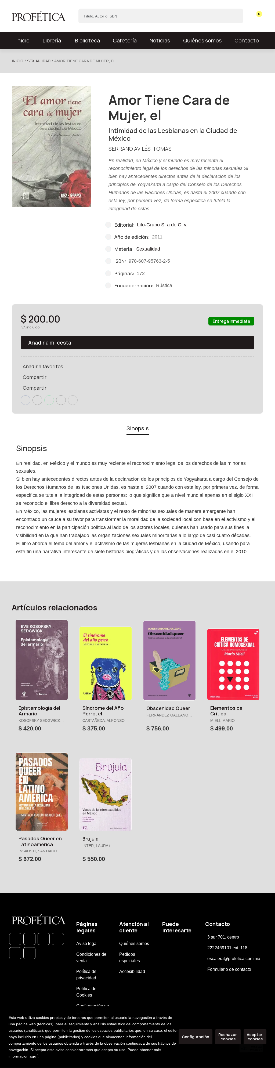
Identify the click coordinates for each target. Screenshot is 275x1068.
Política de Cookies (86, 991)
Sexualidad (38, 61)
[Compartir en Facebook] (25, 400)
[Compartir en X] (37, 400)
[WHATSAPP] (15, 939)
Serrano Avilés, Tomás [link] (140, 148)
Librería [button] (51, 40)
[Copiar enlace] (73, 400)
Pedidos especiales (129, 957)
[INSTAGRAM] (58, 939)
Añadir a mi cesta (49, 342)
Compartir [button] (34, 377)
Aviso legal (86, 943)
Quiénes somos (202, 40)
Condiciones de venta (91, 957)
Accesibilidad (132, 971)
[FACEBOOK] (29, 939)
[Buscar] (234, 16)
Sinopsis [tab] (137, 428)
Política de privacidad (86, 974)
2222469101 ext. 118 (227, 948)
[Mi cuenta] (261, 16)
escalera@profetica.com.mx (233, 958)
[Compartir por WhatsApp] (49, 400)
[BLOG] (15, 953)
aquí (34, 1056)
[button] (257, 16)
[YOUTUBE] (29, 953)
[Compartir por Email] (61, 400)
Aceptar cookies (255, 1036)
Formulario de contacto (229, 969)
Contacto (246, 40)
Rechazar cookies (228, 1036)
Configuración (195, 1036)
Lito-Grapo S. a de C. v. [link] (162, 224)
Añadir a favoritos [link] (43, 366)
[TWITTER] (44, 939)
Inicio (17, 61)
